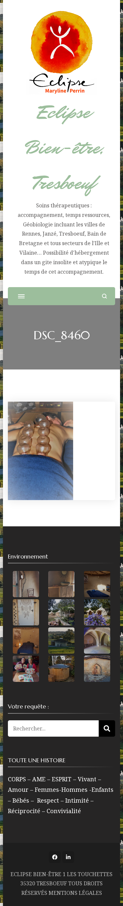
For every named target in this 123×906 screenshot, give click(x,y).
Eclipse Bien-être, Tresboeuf (64, 147)
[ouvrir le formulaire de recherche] (104, 296)
